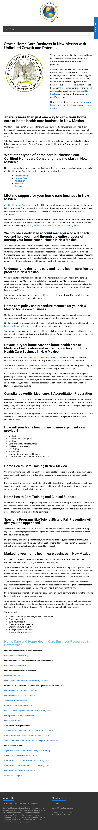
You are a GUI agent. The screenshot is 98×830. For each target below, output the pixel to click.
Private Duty (20, 181)
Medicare (18, 183)
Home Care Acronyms (13, 720)
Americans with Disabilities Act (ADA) (21, 755)
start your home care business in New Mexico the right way (53, 225)
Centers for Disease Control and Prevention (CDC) (26, 760)
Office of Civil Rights (13, 775)
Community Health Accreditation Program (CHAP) (26, 735)
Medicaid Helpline (12, 675)
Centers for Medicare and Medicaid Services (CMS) (26, 765)
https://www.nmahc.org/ (15, 665)
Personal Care (20, 178)
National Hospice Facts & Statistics (19, 695)
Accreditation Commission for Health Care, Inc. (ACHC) (28, 730)
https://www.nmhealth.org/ (16, 655)
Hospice (18, 186)
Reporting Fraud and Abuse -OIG (18, 705)
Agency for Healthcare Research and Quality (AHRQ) (27, 750)
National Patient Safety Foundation (19, 770)
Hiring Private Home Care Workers (19, 715)
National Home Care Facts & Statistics (21, 690)
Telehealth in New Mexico (15, 700)
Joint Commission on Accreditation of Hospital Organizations (31, 740)
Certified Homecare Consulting (18, 205)
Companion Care (21, 176)
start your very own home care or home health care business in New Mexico (71, 105)
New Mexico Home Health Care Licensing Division (26, 680)
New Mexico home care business (42, 357)
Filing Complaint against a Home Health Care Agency (27, 710)
